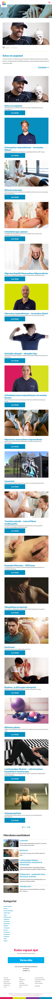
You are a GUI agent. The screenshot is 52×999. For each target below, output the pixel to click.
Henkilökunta (22, 979)
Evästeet (41, 993)
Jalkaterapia (7, 912)
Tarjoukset (6, 936)
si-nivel (5, 986)
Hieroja (5, 908)
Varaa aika (6, 977)
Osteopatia (7, 928)
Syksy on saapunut (13, 55)
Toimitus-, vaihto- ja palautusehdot (24, 995)
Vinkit (5, 938)
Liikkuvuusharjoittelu (23, 985)
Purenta (6, 930)
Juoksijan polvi (25, 886)
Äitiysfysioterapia (13, 190)
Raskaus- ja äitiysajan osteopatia (20, 687)
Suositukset (7, 932)
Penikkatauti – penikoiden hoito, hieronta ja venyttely (32, 875)
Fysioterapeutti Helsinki (40, 979)
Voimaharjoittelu (13, 813)
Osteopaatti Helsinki (39, 977)
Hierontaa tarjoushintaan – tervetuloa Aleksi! (26, 313)
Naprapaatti (7, 923)
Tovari (40, 995)
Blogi (20, 977)
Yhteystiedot (6, 981)
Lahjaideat (6, 919)
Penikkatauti (37, 986)
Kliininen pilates (12, 727)
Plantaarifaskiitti (7, 983)
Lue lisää (15, 113)
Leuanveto (9, 481)
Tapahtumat (7, 934)
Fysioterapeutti (8, 906)
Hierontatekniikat (8, 910)
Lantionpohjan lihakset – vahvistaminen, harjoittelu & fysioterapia (24, 770)
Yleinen (5, 940)
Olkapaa (6, 925)
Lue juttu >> (43, 67)
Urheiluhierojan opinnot (16, 231)
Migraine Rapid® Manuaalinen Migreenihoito (26, 273)
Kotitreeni (10, 647)
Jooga (5, 915)
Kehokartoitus (7, 917)
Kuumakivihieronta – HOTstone (20, 565)
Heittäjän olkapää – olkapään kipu (21, 353)
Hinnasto (21, 981)
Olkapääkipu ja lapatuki (16, 607)
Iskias (20, 986)
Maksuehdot (32, 995)
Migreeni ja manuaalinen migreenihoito (23, 439)
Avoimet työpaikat (38, 983)
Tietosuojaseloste (14, 995)
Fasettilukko (21, 983)
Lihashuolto (7, 921)
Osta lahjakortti (7, 979)
